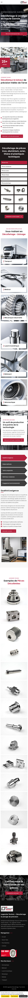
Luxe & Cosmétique (11, 346)
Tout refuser (14, 996)
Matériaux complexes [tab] (9, 477)
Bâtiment (8, 374)
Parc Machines (5, 943)
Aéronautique (9, 402)
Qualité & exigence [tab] (8, 458)
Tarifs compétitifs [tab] (8, 470)
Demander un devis (7, 531)
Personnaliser (23, 996)
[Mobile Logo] (23, 2)
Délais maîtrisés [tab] (7, 464)
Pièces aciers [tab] (5, 170)
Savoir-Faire (5, 940)
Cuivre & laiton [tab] (6, 179)
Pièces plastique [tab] (6, 183)
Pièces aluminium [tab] (6, 166)
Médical (7, 289)
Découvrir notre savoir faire (13, 33)
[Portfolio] (14, 251)
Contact (4, 946)
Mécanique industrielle (13, 318)
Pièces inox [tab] (5, 162)
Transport (8, 261)
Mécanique (5, 974)
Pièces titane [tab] (5, 175)
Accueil (4, 937)
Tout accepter (5, 996)
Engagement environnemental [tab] (11, 483)
